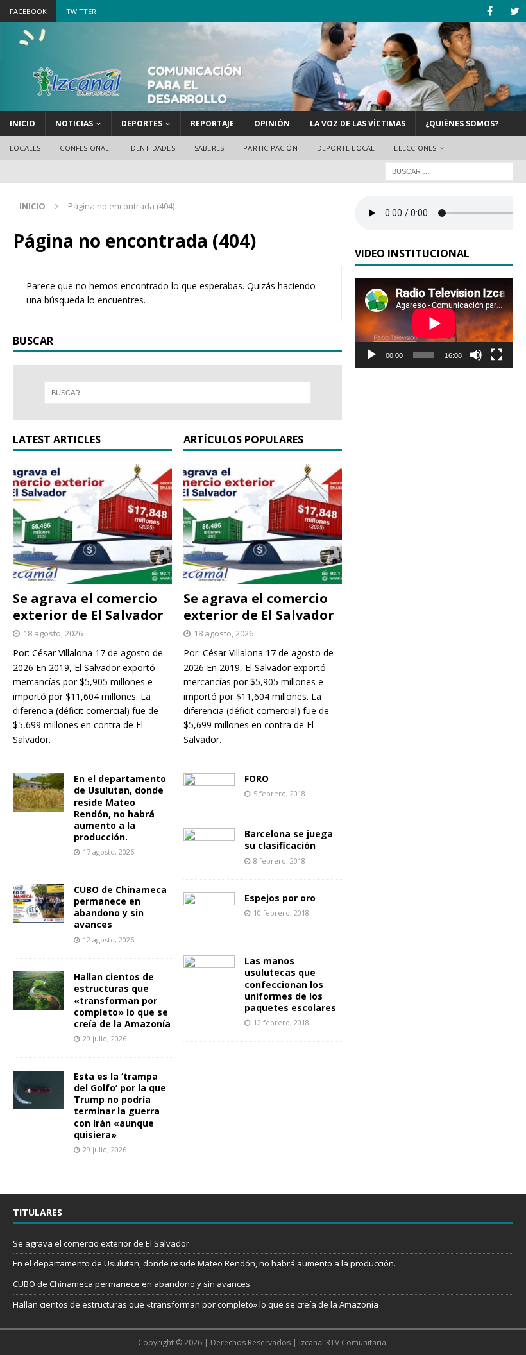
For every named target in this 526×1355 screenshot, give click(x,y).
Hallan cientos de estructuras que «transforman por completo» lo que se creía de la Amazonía (122, 1000)
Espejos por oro (280, 898)
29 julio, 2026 (104, 1038)
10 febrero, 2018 (281, 912)
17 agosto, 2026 (108, 851)
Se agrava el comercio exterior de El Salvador (88, 607)
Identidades (152, 148)
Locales (25, 148)
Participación (270, 148)
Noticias (74, 123)
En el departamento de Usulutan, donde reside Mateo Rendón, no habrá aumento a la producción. (120, 807)
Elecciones (415, 148)
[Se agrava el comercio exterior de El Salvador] (92, 523)
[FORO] (209, 787)
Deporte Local (346, 148)
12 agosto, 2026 (108, 939)
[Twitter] (515, 11)
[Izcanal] (263, 103)
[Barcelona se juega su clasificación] (209, 842)
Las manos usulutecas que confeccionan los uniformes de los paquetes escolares (290, 984)
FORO (256, 778)
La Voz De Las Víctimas (357, 123)
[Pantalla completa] (496, 354)
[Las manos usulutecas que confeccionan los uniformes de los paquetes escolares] (209, 969)
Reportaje (212, 123)
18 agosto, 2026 (53, 633)
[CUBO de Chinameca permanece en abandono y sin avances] (38, 903)
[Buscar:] (449, 170)
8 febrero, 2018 (279, 860)
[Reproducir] (371, 354)
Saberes (209, 148)
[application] (434, 323)
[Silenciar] (476, 354)
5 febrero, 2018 (279, 793)
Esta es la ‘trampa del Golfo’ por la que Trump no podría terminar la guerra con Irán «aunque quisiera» (120, 1105)
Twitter (81, 11)
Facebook (28, 11)
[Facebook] (490, 11)
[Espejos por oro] (209, 910)
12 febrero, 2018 (281, 1022)
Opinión (272, 123)
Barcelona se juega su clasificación (288, 839)
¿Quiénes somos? (461, 123)
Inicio (22, 123)
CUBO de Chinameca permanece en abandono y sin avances (120, 907)
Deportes (141, 123)
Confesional (84, 148)
